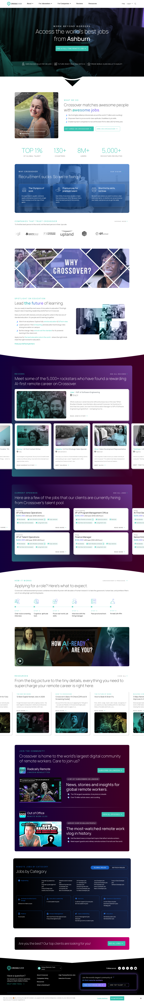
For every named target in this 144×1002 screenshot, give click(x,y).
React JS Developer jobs (100, 888)
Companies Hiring (42, 978)
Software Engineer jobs (65, 884)
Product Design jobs (47, 888)
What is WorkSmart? (43, 985)
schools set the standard (43, 330)
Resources (93, 3)
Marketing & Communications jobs (84, 920)
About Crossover (42, 975)
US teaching (38, 325)
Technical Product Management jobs (56, 917)
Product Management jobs (54, 919)
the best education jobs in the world (37, 337)
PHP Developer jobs (99, 884)
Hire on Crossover (106, 129)
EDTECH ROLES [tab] (118, 867)
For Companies (63, 3)
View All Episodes (111, 814)
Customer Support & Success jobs (84, 901)
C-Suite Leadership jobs (53, 901)
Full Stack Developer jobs (83, 890)
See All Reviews (118, 374)
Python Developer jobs (100, 886)
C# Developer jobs (81, 880)
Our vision (116, 171)
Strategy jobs (107, 905)
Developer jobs (80, 884)
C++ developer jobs (81, 882)
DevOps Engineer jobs (82, 886)
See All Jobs (119, 493)
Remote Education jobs (110, 917)
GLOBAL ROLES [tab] (100, 867)
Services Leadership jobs (81, 903)
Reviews (79, 3)
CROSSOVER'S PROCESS (114, 581)
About (29, 3)
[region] (72, 998)
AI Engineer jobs (63, 888)
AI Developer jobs (63, 886)
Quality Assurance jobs (48, 890)
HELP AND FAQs (15, 984)
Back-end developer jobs (65, 890)
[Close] (141, 998)
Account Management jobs (82, 917)
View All (122, 676)
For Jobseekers (45, 3)
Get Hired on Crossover (77, 129)
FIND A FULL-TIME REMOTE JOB (70, 48)
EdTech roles (63, 321)
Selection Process (65, 978)
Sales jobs (77, 919)
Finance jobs (21, 917)
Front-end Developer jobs (83, 888)
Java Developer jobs (99, 880)
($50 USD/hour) (97, 540)
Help (123, 4)
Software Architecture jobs (25, 903)
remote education (50, 321)
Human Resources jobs (110, 901)
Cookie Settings (102, 998)
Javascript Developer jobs (100, 882)
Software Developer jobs (118, 884)
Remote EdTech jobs (109, 919)
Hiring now (120, 221)
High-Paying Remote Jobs (67, 975)
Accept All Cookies (117, 998)
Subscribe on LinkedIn (109, 770)
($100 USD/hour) (39, 516)
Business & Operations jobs (111, 903)
